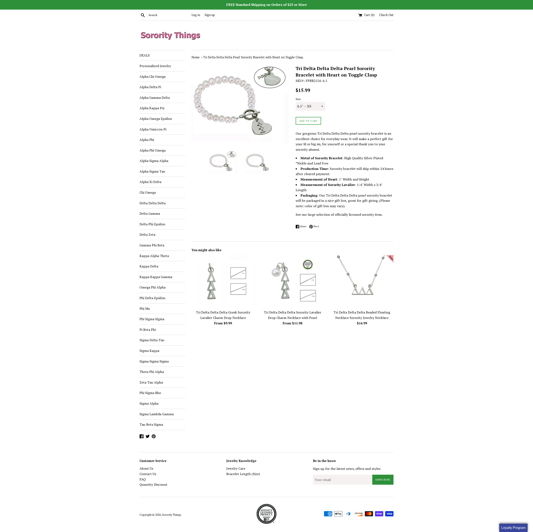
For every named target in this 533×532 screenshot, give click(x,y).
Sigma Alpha (148, 403)
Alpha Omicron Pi (152, 129)
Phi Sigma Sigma (151, 319)
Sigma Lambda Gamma (156, 414)
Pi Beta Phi (147, 329)
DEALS (144, 55)
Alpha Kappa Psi (151, 108)
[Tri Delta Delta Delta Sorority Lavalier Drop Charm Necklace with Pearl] (292, 281)
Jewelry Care (235, 468)
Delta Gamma (149, 213)
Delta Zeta (147, 234)
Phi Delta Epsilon (152, 298)
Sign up (210, 15)
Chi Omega (147, 192)
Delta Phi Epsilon (152, 224)
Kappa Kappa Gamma (155, 277)
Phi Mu (144, 308)
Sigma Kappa (149, 350)
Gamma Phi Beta (151, 245)
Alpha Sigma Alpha (153, 160)
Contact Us (147, 474)
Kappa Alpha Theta (154, 255)
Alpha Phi (146, 139)
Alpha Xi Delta (150, 181)
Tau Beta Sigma (151, 424)
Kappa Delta (148, 266)
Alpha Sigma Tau (152, 171)
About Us (146, 468)
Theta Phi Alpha (151, 371)
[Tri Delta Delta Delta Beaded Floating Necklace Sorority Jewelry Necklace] (362, 281)
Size (298, 99)
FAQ (142, 479)
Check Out (386, 15)
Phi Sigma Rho (150, 392)
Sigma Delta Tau (151, 340)
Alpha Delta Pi (150, 87)
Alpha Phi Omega (152, 150)
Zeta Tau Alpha (151, 382)
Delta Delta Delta (152, 203)
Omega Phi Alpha (152, 287)
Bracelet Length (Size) (243, 474)
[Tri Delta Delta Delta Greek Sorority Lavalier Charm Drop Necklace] (223, 281)
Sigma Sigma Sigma (154, 361)
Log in (196, 15)
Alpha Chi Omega (152, 76)
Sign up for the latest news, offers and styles (346, 468)
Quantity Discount (153, 484)
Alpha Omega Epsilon (155, 118)
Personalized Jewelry (155, 66)
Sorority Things (171, 515)
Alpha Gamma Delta (154, 97)
